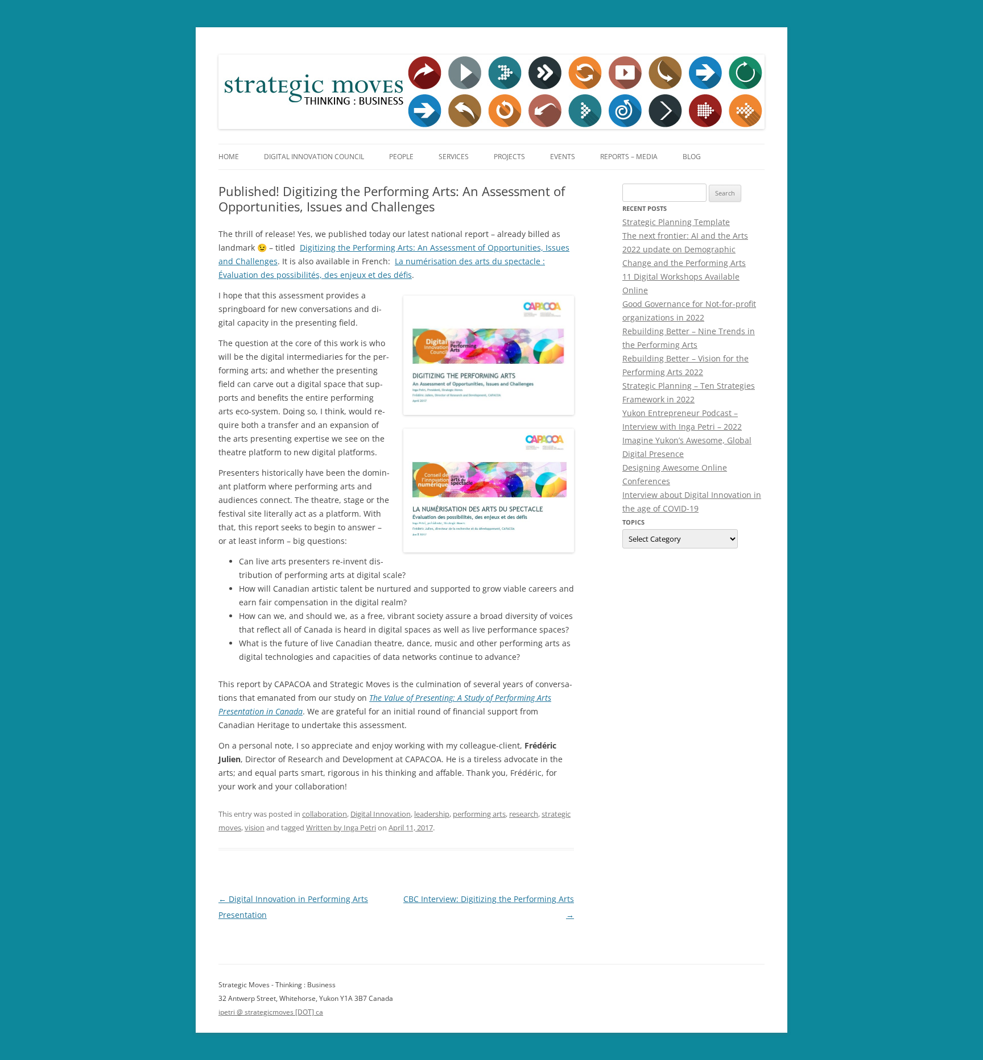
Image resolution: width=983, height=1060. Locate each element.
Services (454, 156)
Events (562, 156)
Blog (692, 156)
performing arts (479, 814)
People (401, 156)
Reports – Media (629, 156)
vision (255, 827)
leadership (431, 814)
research (523, 814)
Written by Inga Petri (341, 827)
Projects (509, 156)
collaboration (324, 814)
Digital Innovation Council (314, 156)
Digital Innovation (380, 814)
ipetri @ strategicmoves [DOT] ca (270, 1012)
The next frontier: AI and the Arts (685, 235)
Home (228, 156)
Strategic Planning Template (676, 222)
